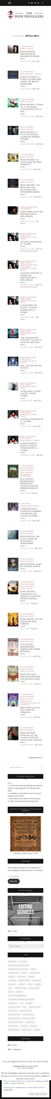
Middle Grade (34, 988)
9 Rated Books (27, 99)
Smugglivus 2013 (14, 1018)
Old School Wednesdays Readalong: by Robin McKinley (29, 483)
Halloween (36, 980)
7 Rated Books (27, 46)
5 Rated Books (27, 466)
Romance (29, 1003)
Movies (11, 992)
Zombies (37, 1029)
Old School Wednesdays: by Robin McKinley (30, 648)
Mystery (19, 992)
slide (24, 1007)
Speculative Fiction (16, 1022)
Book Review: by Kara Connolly (30, 162)
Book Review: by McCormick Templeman (29, 540)
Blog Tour (23, 961)
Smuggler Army (34, 1007)
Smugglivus (26, 701)
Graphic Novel (24, 980)
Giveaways (25, 504)
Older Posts (35, 758)
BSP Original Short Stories (18, 969)
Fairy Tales (22, 976)
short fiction (33, 793)
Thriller (24, 1026)
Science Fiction (14, 1007)
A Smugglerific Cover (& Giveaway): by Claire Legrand (31, 512)
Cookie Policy (8, 1089)
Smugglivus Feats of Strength (30, 704)
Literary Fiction (20, 988)
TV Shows (33, 1026)
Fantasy (31, 976)
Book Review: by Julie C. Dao (31, 108)
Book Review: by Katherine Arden (29, 188)
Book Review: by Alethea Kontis (30, 565)
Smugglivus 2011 (14, 1014)
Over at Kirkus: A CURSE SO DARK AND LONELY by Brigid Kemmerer (30, 80)
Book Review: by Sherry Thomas (30, 135)
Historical (12, 984)
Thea (37, 61)
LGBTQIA (38, 984)
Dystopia (12, 976)
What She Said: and (30, 676)
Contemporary (14, 973)
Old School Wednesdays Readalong (21, 999)
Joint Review (26, 472)
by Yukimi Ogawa (30, 393)
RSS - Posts (12, 931)
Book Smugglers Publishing (28, 234)
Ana (41, 455)
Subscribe (13, 881)
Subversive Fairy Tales (28, 238)
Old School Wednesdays (26, 475)
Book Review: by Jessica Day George (31, 736)
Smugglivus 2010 (25, 1010)
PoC (21, 1003)
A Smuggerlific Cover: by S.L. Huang (28, 308)
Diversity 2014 (35, 973)
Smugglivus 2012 (28, 1014)
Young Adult (26, 1029)
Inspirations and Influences (28, 208)
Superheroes (13, 1026)
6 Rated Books (27, 72)
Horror (22, 984)
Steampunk (30, 1022)
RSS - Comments (14, 1049)
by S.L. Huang (31, 243)
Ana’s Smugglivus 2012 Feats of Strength (30, 710)
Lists (10, 988)
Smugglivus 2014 (29, 1018)
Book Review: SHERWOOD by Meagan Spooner (29, 54)
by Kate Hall (30, 340)
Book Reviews (27, 49)
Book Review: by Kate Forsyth (31, 621)
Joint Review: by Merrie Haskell (30, 595)
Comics (33, 969)
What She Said (27, 671)
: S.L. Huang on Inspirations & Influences (31, 276)
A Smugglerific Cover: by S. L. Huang (29, 446)
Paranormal (13, 1003)
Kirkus (38, 74)
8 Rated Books (27, 127)
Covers (24, 973)
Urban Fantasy (14, 1029)
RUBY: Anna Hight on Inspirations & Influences (31, 214)
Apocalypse (13, 961)
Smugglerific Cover (29, 440)
